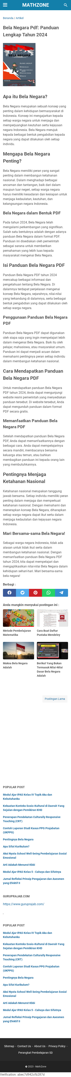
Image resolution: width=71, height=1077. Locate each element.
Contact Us (24, 1046)
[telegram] (61, 593)
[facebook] (9, 593)
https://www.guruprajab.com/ (23, 904)
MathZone (35, 5)
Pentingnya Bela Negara (18, 839)
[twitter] (22, 593)
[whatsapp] (48, 593)
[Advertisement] (35, 744)
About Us (39, 1046)
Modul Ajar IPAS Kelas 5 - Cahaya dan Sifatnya (32, 871)
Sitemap (9, 1046)
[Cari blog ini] (65, 5)
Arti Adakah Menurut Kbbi (19, 864)
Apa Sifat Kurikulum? (16, 846)
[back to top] (63, 1068)
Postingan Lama (55, 698)
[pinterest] (35, 593)
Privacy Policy (57, 1046)
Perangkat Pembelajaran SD (35, 1052)
